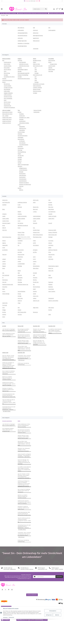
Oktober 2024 (5, 352)
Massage (19, 71)
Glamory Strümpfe (37, 110)
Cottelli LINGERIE (36, 218)
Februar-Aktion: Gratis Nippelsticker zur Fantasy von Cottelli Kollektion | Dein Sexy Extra (24, 348)
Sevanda (35, 291)
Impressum (5, 617)
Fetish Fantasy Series (6, 237)
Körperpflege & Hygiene (23, 69)
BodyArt (19, 211)
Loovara (34, 261)
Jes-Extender (5, 249)
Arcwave (50, 202)
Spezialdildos (22, 130)
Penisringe (20, 150)
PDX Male (20, 279)
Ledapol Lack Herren (6, 123)
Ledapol (4, 259)
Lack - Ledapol (5, 115)
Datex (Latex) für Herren (7, 113)
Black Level (35, 209)
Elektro (34, 62)
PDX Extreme (5, 279)
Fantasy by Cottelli (52, 230)
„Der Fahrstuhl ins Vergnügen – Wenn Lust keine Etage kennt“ (9, 330)
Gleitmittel (20, 60)
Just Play (35, 252)
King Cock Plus (51, 254)
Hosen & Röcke (7, 64)
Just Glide (20, 252)
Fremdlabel (20, 240)
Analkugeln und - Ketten (24, 117)
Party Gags (50, 71)
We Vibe (50, 309)
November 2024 (51, 326)
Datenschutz (11, 617)
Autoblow (4, 204)
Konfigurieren (49, 614)
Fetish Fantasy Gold (52, 234)
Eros (34, 227)
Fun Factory (50, 240)
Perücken (4, 78)
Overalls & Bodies (7, 65)
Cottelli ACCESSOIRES (22, 216)
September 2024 (21, 352)
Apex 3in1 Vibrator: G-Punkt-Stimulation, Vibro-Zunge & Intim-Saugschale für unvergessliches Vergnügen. (8, 357)
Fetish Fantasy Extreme (38, 234)
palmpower (20, 277)
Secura (3, 291)
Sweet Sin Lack (36, 300)
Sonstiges (6, 74)
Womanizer (35, 312)
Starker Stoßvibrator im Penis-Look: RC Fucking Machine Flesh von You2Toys (8, 335)
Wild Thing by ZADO (22, 312)
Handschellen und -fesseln (38, 84)
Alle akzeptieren (52, 610)
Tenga (19, 303)
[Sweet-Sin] (8, 584)
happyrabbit (5, 245)
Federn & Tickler (36, 64)
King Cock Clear (21, 254)
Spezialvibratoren (23, 180)
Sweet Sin (20, 300)
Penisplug (20, 282)
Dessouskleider (7, 89)
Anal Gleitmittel (22, 62)
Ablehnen (57, 614)
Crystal (34, 220)
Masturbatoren (21, 139)
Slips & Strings (7, 73)
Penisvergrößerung (22, 151)
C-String (34, 211)
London (19, 261)
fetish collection (21, 234)
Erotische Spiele (51, 65)
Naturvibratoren (22, 175)
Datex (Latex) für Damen (7, 112)
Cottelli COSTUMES (52, 216)
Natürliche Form (22, 128)
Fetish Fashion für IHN (37, 65)
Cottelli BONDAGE (36, 216)
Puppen (19, 153)
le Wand (50, 256)
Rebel (3, 289)
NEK (3, 273)
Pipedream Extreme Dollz (7, 284)
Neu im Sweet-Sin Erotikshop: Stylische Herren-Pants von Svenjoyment (8, 372)
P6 (2, 277)
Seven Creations (51, 291)
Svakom (34, 298)
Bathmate (20, 207)
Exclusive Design (21, 132)
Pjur (34, 284)
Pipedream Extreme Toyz (23, 284)
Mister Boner (35, 268)
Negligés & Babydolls (8, 93)
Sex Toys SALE (21, 155)
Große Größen (7, 91)
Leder (36, 71)
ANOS (34, 202)
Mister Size (50, 268)
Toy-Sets (19, 162)
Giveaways (20, 133)
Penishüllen (20, 146)
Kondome (20, 67)
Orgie (49, 275)
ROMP (34, 289)
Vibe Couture (51, 307)
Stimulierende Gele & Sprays (24, 78)
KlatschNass (20, 256)
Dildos (19, 124)
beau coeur (50, 207)
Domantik (35, 223)
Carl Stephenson (51, 211)
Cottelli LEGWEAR (21, 218)
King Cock (4, 254)
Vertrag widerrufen (32, 594)
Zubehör (19, 188)
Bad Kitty (50, 204)
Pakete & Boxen (51, 69)
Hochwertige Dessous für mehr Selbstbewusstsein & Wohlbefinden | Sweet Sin (8, 408)
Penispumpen (21, 148)
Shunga (19, 293)
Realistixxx (50, 286)
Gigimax (4, 243)
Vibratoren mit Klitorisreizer (25, 184)
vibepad (19, 309)
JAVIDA (49, 247)
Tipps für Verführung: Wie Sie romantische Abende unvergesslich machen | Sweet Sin (8, 401)
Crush (19, 220)
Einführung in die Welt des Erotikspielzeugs (23, 364)
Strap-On (20, 160)
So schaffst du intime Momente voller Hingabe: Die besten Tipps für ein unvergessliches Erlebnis (55, 331)
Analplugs (21, 119)
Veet (19, 307)
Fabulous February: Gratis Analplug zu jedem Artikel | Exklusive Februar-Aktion (23, 342)
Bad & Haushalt (51, 60)
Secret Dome (51, 289)
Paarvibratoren (22, 177)
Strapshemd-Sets (7, 105)
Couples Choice (5, 220)
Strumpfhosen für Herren (9, 76)
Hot (18, 245)
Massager (21, 171)
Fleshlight (50, 237)
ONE (34, 275)
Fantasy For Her (36, 232)
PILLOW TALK (35, 282)
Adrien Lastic (35, 200)
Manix (3, 268)
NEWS (19, 421)
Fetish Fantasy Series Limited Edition (24, 237)
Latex (36, 69)
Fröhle (34, 240)
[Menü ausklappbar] (1, 9)
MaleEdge (20, 266)
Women (4, 82)
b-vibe (19, 204)
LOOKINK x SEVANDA (37, 87)
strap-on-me (35, 296)
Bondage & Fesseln (37, 60)
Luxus (34, 263)
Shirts (5, 71)
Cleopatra (4, 214)
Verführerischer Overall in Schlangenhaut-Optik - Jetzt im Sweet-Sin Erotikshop (8, 384)
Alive (49, 200)
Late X (34, 256)
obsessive (20, 275)
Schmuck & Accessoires (7, 80)
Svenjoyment (51, 298)
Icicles (3, 247)
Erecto (19, 227)
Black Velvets (51, 209)
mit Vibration (22, 141)
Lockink (3, 261)
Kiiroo (49, 252)
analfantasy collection (22, 202)
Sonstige (19, 296)
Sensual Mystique (21, 291)
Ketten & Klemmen (37, 85)
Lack (35, 67)
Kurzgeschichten (53, 64)
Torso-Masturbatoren (23, 144)
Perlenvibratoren (22, 179)
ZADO (49, 314)
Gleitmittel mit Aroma (23, 64)
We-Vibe (4, 312)
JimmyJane (35, 249)
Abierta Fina (4, 200)
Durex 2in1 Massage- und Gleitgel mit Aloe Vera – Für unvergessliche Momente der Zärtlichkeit (39, 342)
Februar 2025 (20, 326)
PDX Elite (50, 277)
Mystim (19, 270)
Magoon (4, 266)
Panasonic (35, 277)
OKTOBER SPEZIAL (6, 411)
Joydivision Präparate (52, 249)
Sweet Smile (4, 303)
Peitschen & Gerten (37, 91)
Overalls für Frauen (8, 96)
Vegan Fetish (35, 307)
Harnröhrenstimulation (22, 135)
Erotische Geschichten (7, 421)
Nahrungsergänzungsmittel (23, 73)
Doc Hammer (20, 223)
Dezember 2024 (36, 326)
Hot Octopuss (36, 245)
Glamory (19, 243)
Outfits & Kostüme (8, 94)
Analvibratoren (22, 121)
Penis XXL (4, 282)
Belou (3, 209)
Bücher (49, 62)
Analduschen (22, 115)
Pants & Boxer (7, 67)
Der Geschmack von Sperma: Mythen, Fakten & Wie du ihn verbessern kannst (24, 336)
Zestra (3, 316)
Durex (3, 225)
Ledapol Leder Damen (7, 117)
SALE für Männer (7, 69)
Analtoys (19, 112)
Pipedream (50, 282)
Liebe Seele (50, 259)
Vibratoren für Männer (24, 182)
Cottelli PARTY (51, 218)
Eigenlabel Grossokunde (23, 225)
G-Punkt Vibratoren (23, 170)
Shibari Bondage (5, 293)
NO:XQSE (35, 273)
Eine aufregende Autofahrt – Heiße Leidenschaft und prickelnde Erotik (24, 330)
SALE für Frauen (7, 102)
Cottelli (3, 216)
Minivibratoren (22, 173)
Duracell (50, 223)
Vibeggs (4, 309)
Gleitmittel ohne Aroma (24, 65)
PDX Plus (35, 279)
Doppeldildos (22, 126)
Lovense (4, 263)
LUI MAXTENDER (21, 263)
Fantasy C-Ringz (21, 232)
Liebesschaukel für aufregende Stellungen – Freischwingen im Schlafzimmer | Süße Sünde (39, 336)
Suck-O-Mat (20, 298)
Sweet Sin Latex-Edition (53, 300)
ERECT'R (4, 227)
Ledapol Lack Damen (6, 121)
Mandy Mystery (36, 266)
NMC (19, 273)
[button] (2, 1)
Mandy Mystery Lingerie (53, 266)
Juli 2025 (4, 326)
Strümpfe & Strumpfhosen (9, 107)
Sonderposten (36, 112)
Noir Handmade (5, 275)
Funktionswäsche (7, 62)
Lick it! (34, 259)
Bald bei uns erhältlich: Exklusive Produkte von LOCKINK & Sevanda (7, 378)
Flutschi (4, 240)
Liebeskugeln (20, 137)
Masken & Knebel (36, 89)
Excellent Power (36, 230)
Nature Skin (50, 270)
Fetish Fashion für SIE (37, 74)
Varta (3, 307)
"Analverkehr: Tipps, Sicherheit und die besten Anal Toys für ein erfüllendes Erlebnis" (24, 357)
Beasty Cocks (35, 207)
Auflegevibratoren (23, 168)
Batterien (21, 189)
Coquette (50, 214)
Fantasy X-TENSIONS (52, 232)
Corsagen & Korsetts (8, 87)
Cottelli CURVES (5, 218)
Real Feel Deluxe (36, 286)
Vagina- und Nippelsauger (23, 164)
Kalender (50, 67)
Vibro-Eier (21, 186)
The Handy (4, 305)
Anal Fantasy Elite (6, 202)
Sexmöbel (20, 157)
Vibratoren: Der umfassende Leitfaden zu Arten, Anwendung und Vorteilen (39, 330)
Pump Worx (4, 286)
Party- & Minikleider (8, 98)
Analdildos (21, 113)
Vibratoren (20, 166)
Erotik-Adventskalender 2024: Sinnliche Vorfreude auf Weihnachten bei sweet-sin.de (8, 395)
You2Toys (20, 314)
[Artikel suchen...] (46, 9)
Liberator (20, 259)
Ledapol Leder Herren (7, 119)
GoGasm (50, 243)
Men (3, 60)
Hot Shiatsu (50, 245)
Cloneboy (20, 214)
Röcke (5, 100)
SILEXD (34, 293)
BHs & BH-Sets (7, 84)
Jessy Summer (21, 249)
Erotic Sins (4, 230)
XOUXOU (4, 314)
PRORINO (50, 284)
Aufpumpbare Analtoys (24, 123)
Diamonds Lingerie (6, 223)
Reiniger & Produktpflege (23, 74)
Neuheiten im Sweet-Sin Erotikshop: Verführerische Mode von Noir (8, 390)
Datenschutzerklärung (26, 576)
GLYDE (34, 243)
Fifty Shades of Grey (37, 237)
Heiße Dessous (21, 360)
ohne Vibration (22, 142)
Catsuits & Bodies (7, 85)
